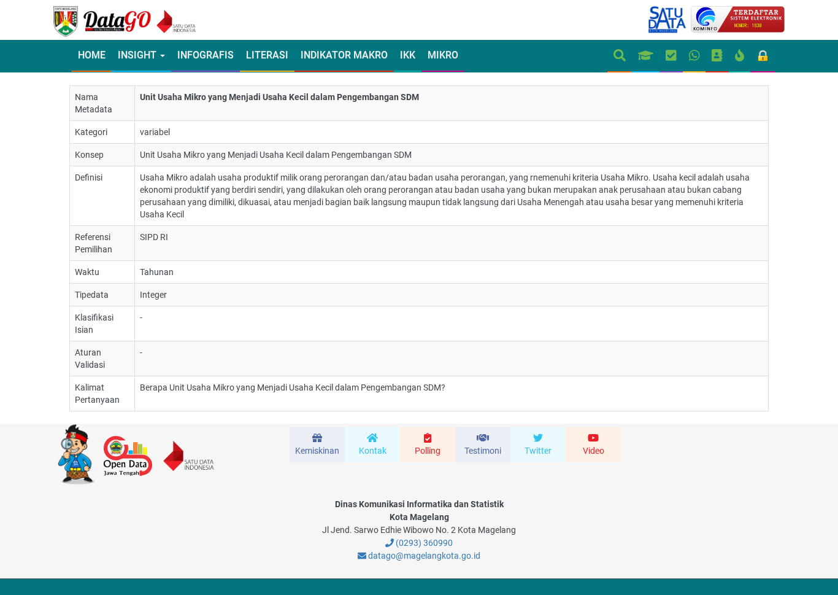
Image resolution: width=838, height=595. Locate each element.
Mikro (443, 55)
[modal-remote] (317, 444)
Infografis (205, 55)
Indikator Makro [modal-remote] (344, 55)
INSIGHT (138, 55)
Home (92, 55)
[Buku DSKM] (717, 56)
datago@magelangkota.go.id (423, 556)
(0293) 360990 (423, 543)
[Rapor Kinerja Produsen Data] (645, 56)
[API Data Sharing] (739, 56)
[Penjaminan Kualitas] (671, 56)
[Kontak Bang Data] (694, 56)
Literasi (267, 55)
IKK (407, 55)
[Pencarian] (619, 56)
